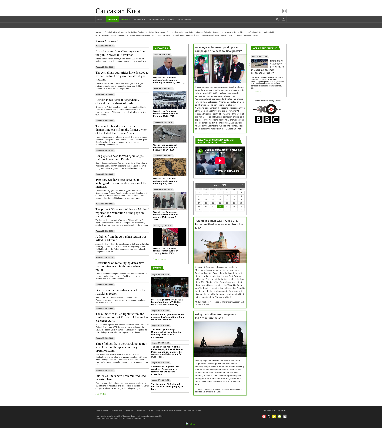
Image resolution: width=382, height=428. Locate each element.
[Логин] (283, 19)
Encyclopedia (155, 19)
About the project (102, 410)
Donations (130, 410)
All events (257, 92)
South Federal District (204, 35)
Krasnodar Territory (249, 32)
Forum (171, 19)
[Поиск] (277, 19)
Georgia (179, 32)
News (100, 19)
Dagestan (171, 32)
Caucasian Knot (118, 10)
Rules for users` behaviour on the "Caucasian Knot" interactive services (175, 410)
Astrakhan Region (136, 32)
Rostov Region (164, 35)
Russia (175, 35)
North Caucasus (102, 35)
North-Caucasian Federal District (143, 35)
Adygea (116, 32)
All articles (101, 394)
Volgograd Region (251, 35)
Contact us (141, 410)
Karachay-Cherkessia (230, 32)
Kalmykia (216, 32)
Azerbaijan (150, 32)
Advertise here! (117, 410)
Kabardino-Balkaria (203, 32)
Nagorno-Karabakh (266, 32)
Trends (124, 19)
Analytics (138, 19)
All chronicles (160, 260)
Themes (111, 19)
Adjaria (108, 32)
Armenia (124, 32)
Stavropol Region (235, 35)
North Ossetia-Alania (119, 35)
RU (284, 11)
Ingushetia (189, 32)
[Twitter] (269, 416)
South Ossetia (220, 35)
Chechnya (160, 32)
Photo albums (184, 19)
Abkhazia (99, 32)
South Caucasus (187, 35)
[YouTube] (264, 416)
